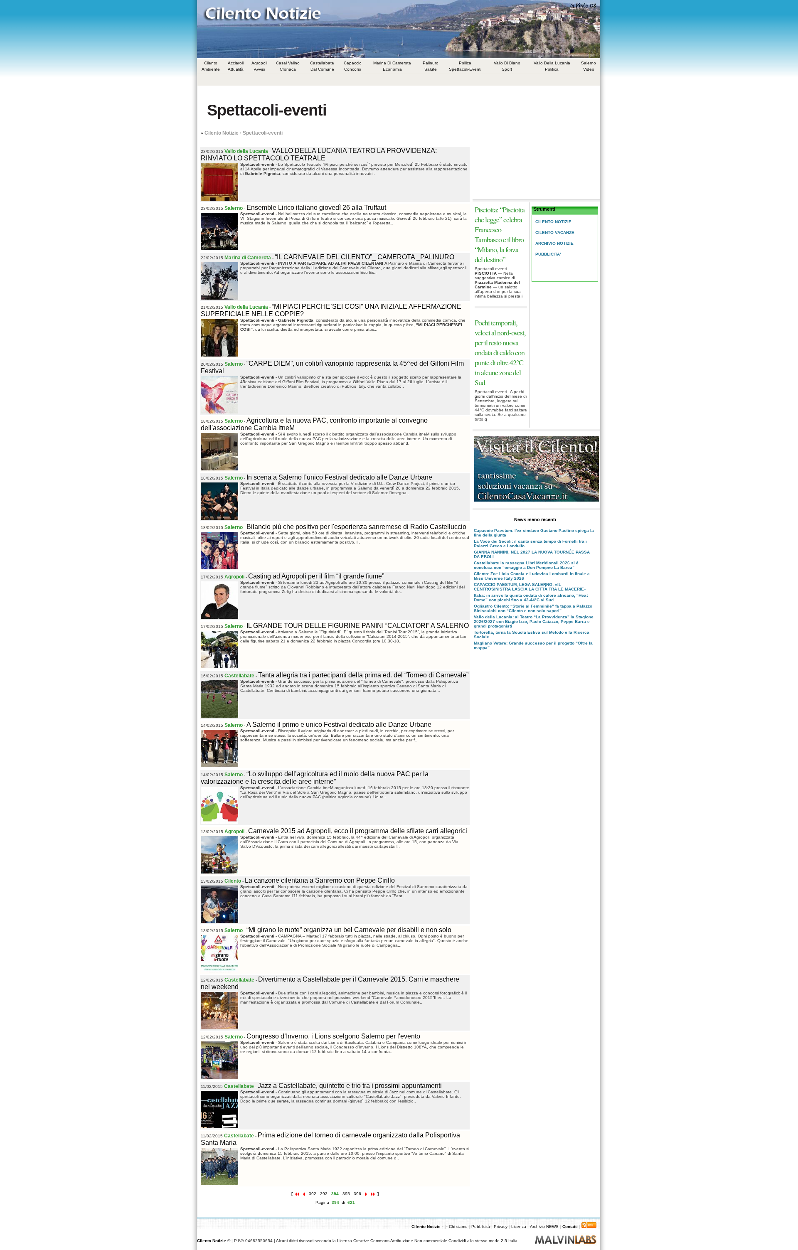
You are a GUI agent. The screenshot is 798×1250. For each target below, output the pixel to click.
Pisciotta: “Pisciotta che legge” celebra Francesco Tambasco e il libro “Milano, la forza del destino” (500, 234)
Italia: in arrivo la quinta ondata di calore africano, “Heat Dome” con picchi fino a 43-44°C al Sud (531, 597)
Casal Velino (288, 63)
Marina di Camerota (392, 63)
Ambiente (211, 69)
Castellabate (322, 63)
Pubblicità (480, 1226)
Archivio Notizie (554, 243)
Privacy (500, 1226)
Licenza (518, 1226)
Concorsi (352, 69)
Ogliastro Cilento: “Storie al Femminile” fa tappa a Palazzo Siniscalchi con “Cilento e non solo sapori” (533, 608)
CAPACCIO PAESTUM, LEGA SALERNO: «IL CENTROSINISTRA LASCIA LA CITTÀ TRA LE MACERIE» (530, 586)
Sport (507, 69)
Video (588, 69)
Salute (430, 69)
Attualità (236, 69)
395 (346, 1193)
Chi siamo (459, 1226)
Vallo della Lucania (552, 63)
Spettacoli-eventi (263, 133)
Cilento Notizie (221, 133)
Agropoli (259, 63)
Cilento (210, 63)
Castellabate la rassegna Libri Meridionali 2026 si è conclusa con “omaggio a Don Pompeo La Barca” (526, 565)
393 (324, 1193)
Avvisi (259, 69)
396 (357, 1193)
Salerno (588, 63)
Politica (552, 69)
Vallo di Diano (507, 63)
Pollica (465, 63)
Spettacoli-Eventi (465, 69)
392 (312, 1193)
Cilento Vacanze (554, 232)
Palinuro (430, 63)
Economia (392, 69)
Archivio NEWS (545, 1226)
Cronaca (288, 69)
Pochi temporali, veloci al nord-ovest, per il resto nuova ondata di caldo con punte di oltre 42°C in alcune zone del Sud (500, 352)
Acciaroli (236, 63)
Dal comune (322, 69)
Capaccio (353, 63)
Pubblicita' (548, 254)
